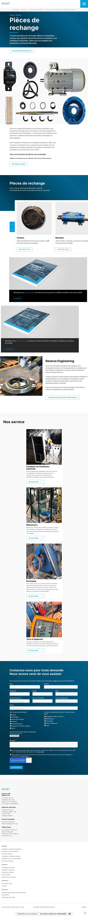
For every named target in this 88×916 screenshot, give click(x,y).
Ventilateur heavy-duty (8, 870)
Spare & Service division (9, 877)
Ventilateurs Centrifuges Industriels (11, 849)
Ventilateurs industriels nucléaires (11, 856)
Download (5, 889)
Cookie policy (15, 907)
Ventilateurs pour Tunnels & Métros (12, 858)
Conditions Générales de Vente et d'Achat (14, 892)
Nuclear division (6, 874)
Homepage (16, 9)
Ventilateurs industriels (8, 867)
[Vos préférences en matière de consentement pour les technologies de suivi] (85, 913)
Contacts (4, 886)
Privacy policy (6, 907)
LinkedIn (84, 907)
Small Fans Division (7, 854)
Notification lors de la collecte (27, 914)
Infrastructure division (8, 872)
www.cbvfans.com (7, 835)
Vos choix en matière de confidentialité (53, 914)
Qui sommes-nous (7, 883)
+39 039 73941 (6, 813)
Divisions (24, 9)
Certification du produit (8, 897)
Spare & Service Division (36, 9)
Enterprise (5, 880)
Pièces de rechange (7, 861)
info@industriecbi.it (7, 815)
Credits (22, 907)
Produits (4, 846)
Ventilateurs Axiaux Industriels (10, 851)
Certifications (5, 895)
